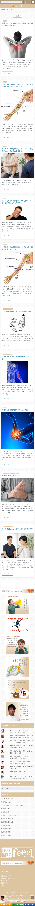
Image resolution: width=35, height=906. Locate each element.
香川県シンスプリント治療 (9, 815)
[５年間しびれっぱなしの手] (17, 501)
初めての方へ (26, 892)
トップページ (4, 892)
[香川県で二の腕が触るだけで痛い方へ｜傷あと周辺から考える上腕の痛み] (17, 177)
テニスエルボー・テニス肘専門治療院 (12, 805)
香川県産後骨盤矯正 (7, 822)
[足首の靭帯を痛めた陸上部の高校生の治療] (17, 331)
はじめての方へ (5, 895)
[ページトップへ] (32, 897)
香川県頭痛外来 (5, 825)
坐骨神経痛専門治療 (7, 798)
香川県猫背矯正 (5, 832)
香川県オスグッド (6, 808)
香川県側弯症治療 (6, 828)
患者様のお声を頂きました (17, 771)
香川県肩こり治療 (6, 802)
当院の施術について (15, 892)
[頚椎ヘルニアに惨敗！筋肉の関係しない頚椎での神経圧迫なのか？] (17, 56)
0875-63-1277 (4, 880)
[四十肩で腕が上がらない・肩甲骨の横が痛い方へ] (17, 557)
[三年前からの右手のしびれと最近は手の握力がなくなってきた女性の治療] (17, 121)
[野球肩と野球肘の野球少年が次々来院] (17, 448)
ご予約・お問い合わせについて (20, 895)
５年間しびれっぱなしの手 (11, 476)
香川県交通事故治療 (7, 818)
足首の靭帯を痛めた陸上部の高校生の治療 (16, 311)
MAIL (26, 2)
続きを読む (7, 73)
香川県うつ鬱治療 (6, 835)
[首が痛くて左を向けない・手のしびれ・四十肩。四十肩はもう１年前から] (17, 219)
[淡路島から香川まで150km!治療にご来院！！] (17, 382)
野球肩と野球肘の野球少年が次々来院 (15, 410)
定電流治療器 (5, 812)
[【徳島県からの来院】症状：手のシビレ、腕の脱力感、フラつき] (17, 283)
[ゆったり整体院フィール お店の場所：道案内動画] (17, 667)
